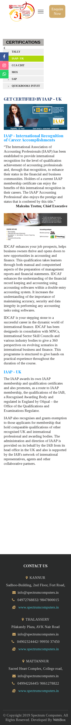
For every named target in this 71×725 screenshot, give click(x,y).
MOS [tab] (15, 72)
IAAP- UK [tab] (18, 58)
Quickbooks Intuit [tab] (26, 85)
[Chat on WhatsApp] (4, 74)
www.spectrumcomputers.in (38, 607)
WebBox (59, 720)
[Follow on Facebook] (4, 56)
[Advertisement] (35, 512)
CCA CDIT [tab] (18, 65)
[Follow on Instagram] (4, 65)
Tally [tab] (16, 51)
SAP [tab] (14, 79)
